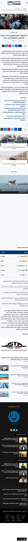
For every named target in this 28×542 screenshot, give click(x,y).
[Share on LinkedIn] (6, 46)
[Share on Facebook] (16, 46)
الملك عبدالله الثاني (6, 317)
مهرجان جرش (24, 327)
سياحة (12, 516)
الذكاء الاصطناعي (23, 315)
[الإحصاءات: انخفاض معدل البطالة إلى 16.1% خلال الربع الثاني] (4, 368)
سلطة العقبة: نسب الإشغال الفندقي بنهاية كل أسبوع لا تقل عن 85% (19, 375)
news (22, 310)
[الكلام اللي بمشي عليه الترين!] (23, 479)
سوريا (5, 323)
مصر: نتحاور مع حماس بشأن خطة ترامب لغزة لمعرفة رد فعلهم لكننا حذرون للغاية (14, 109)
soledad (18, 310)
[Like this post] (19, 46)
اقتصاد (14, 312)
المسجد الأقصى (15, 317)
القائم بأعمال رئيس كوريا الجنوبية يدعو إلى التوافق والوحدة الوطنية (14, 101)
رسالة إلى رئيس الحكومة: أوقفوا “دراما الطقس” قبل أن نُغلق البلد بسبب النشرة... (9, 439)
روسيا (15, 323)
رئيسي (19, 323)
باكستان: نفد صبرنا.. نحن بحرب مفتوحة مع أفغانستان (15, 105)
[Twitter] (14, 430)
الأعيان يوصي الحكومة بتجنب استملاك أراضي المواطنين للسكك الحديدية (9, 446)
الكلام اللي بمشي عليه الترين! (12, 478)
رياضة (18, 518)
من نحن (13, 520)
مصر (8, 325)
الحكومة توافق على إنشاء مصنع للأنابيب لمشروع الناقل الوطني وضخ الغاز (19, 384)
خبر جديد (15, 321)
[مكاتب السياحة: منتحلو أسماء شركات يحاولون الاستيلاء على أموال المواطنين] (14, 346)
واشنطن (18, 329)
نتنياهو (3, 327)
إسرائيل (9, 310)
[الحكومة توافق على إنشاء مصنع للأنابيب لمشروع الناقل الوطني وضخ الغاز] (4, 385)
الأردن (10, 312)
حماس (19, 321)
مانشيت (12, 325)
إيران (5, 310)
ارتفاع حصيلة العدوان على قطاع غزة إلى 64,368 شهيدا (14, 113)
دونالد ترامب (9, 321)
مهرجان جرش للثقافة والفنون (13, 327)
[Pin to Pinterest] (9, 46)
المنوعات (13, 518)
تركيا (26, 321)
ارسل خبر (8, 520)
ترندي (23, 321)
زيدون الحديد (10, 323)
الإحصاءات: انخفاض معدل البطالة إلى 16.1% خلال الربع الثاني (19, 366)
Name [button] (25, 252)
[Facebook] (17, 430)
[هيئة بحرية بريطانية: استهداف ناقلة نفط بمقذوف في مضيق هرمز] (14, 184)
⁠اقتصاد (17, 516)
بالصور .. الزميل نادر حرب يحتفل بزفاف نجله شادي (10, 453)
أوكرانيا (14, 310)
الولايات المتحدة (20, 319)
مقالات (23, 518)
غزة (2, 323)
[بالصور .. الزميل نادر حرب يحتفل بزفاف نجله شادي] (23, 454)
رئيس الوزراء (25, 323)
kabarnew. (25, 513)
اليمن (14, 319)
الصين (12, 315)
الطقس (26, 317)
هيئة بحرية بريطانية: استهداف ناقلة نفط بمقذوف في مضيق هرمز (14, 191)
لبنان (16, 325)
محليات (7, 518)
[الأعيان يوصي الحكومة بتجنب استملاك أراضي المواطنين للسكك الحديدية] (23, 447)
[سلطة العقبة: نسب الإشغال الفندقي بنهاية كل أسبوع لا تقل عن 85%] (4, 377)
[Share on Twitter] (13, 46)
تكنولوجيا (7, 516)
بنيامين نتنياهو (8, 319)
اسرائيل (26, 312)
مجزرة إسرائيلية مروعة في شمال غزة (16, 116)
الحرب (7, 312)
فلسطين (25, 325)
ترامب (2, 319)
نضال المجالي (24, 329)
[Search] (1, 3)
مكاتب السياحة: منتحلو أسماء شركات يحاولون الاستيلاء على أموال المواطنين (15, 358)
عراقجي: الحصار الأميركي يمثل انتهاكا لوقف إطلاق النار (14, 119)
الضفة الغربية (7, 315)
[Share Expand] (3, 46)
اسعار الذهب (20, 312)
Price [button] (3, 252)
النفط (26, 319)
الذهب (16, 315)
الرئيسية (25, 8)
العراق (21, 317)
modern (26, 310)
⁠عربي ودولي (17, 8)
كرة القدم (20, 325)
